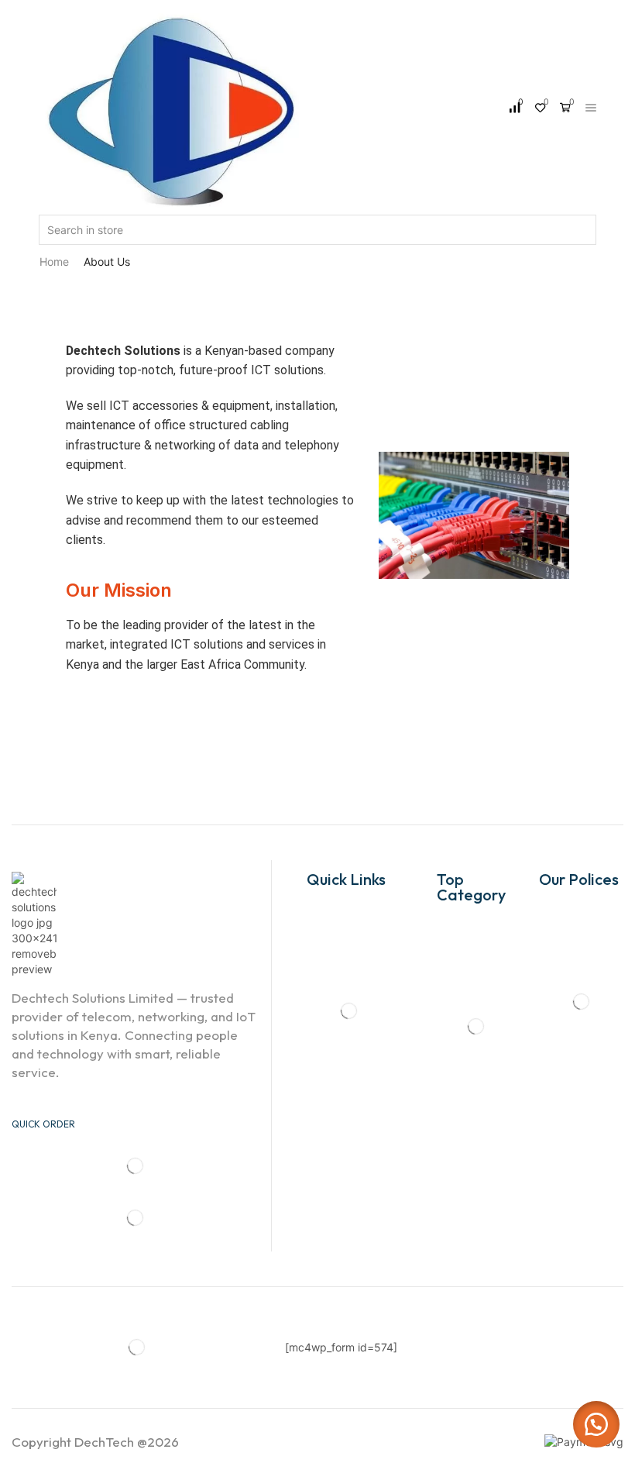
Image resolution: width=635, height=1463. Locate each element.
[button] (596, 1424)
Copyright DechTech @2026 (95, 1442)
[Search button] (590, 229)
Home (54, 261)
